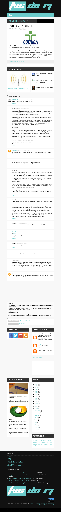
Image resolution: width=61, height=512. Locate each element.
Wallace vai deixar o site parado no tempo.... (20, 478)
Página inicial (13, 21)
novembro (37, 412)
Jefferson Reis (15, 99)
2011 (36, 406)
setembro (37, 415)
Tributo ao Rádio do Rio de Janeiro (16, 465)
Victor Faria (15, 231)
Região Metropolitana (17, 61)
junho (36, 420)
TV (23, 61)
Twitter (15, 335)
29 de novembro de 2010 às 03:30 (21, 223)
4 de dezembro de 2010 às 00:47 (21, 243)
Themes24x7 (25, 509)
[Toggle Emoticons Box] (8, 318)
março (36, 425)
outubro (37, 413)
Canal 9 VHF (11, 419)
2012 (36, 405)
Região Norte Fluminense (40, 442)
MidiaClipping (10, 460)
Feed (25, 335)
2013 (36, 403)
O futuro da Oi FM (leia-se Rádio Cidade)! (17, 428)
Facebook (11, 335)
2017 (36, 396)
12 (17, 28)
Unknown (14, 150)
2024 (36, 384)
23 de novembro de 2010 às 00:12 (24, 108)
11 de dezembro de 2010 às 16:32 (23, 252)
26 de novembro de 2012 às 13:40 (23, 273)
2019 (36, 393)
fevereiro (37, 427)
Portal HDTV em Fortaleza (14, 461)
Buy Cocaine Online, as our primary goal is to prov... (22, 483)
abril (36, 424)
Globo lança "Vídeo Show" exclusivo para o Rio (31, 320)
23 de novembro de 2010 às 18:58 (23, 160)
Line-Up (9, 458)
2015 (36, 399)
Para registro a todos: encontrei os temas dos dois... (22, 472)
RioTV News (10, 464)
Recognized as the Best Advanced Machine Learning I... (23, 475)
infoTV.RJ (9, 457)
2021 (36, 389)
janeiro (36, 429)
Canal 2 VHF (22, 323)
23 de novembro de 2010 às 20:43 (31, 170)
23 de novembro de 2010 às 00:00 (26, 99)
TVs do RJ (17, 509)
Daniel (14, 233)
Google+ (20, 335)
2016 (36, 398)
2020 (36, 391)
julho (36, 418)
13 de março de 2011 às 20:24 (24, 260)
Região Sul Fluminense (42, 444)
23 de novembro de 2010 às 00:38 (23, 150)
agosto (36, 417)
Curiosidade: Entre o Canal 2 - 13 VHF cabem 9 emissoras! (44, 81)
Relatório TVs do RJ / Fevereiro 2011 (18, 88)
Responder (14, 103)
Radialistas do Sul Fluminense (15, 462)
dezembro (37, 410)
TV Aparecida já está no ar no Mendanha (19, 480)
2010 (36, 408)
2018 (36, 394)
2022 (36, 387)
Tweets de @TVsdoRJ (38, 357)
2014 (36, 401)
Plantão (23, 21)
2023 (36, 386)
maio (36, 422)
